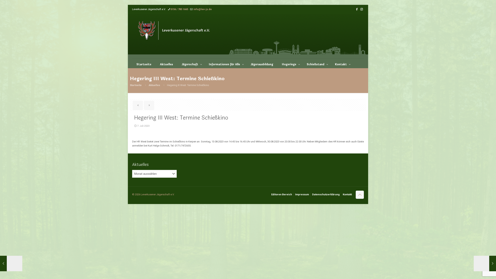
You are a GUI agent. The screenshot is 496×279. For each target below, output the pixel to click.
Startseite (136, 85)
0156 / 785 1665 (179, 9)
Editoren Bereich (281, 194)
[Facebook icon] (356, 9)
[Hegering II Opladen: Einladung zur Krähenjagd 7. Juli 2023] (11, 263)
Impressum (302, 194)
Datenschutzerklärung (326, 194)
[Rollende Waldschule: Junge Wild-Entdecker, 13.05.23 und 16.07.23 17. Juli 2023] (485, 263)
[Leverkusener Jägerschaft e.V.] (179, 36)
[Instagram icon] (361, 9)
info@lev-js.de (202, 9)
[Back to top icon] (360, 195)
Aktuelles (154, 85)
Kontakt (347, 194)
